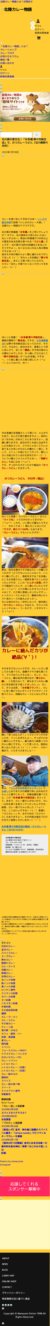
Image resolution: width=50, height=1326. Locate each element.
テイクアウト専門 (10, 1090)
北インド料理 (8, 979)
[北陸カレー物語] (17, 9)
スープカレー (8, 956)
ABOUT (5, 1258)
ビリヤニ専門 (8, 989)
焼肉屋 (4, 1043)
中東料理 (6, 1006)
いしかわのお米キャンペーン (26, 788)
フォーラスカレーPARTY (14, 1050)
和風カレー (7, 969)
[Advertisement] (25, 1224)
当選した (6, 791)
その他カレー (8, 1023)
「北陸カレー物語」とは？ (14, 46)
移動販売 (6, 1094)
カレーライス (8, 966)
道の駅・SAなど (9, 1030)
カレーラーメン (9, 1016)
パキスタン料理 (9, 1003)
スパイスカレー (9, 953)
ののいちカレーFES (11, 1057)
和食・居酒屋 (8, 1037)
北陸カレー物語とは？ (11, 1)
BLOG (5, 1269)
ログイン (39, 29)
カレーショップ (8, 49)
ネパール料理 (8, 996)
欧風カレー (7, 973)
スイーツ (6, 1087)
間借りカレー (8, 963)
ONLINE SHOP (9, 1281)
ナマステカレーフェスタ (14, 1053)
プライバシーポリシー (13, 1292)
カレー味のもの (9, 1074)
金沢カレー (7, 949)
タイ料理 (6, 1000)
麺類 (3, 1013)
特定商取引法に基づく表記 (16, 1298)
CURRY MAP (8, 1275)
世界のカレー (8, 976)
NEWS (5, 1264)
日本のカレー (8, 946)
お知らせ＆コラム (9, 56)
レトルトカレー (9, 1063)
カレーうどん (8, 1020)
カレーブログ (7, 53)
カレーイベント (9, 1060)
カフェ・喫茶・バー (11, 1033)
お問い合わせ (7, 63)
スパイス (6, 1080)
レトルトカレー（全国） (14, 1070)
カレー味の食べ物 (10, 1084)
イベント (6, 1047)
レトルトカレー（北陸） (14, 1067)
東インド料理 (8, 986)
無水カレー (7, 959)
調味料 (4, 1077)
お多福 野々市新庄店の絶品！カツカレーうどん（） (24, 828)
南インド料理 (8, 983)
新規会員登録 (42, 32)
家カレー (6, 1040)
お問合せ (28, 1)
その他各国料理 (9, 1010)
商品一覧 (4, 59)
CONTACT (7, 1287)
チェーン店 (7, 1027)
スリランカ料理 (9, 993)
